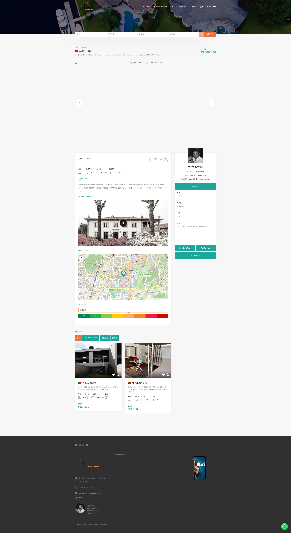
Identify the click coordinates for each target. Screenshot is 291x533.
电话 (178, 213)
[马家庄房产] (123, 274)
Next (211, 102)
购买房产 (146, 7)
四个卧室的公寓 (139, 382)
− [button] (81, 260)
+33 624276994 (85, 487)
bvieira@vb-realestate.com (199, 179)
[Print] (165, 158)
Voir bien (98, 371)
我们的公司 (181, 7)
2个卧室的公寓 (88, 382)
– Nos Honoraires (118, 454)
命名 (178, 193)
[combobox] (90, 34)
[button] (284, 526)
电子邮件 (180, 203)
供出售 (114, 338)
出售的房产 (195, 186)
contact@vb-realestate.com (90, 493)
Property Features (91, 338)
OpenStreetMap (156, 299)
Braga (84, 47)
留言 (178, 223)
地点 (76, 47)
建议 (78, 338)
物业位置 (105, 338)
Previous (79, 102)
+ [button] (81, 257)
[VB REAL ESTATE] (84, 10)
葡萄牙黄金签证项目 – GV (163, 7)
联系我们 (193, 7)
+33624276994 (209, 6)
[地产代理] (80, 512)
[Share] (150, 158)
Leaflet (147, 299)
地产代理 (91, 505)
